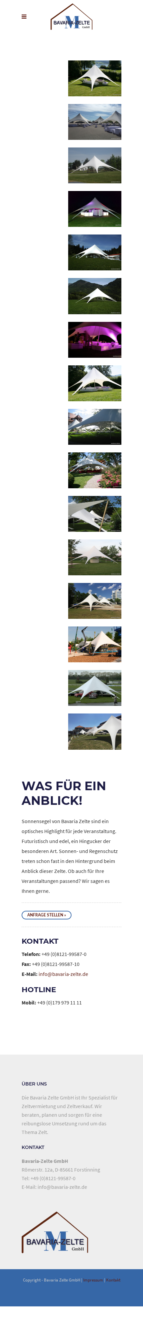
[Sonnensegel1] (94, 86)
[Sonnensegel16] (94, 695)
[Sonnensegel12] (94, 652)
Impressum (93, 1280)
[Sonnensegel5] (94, 129)
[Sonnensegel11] (94, 478)
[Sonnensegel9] (94, 521)
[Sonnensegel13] (94, 608)
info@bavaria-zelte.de (63, 974)
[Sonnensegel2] (94, 347)
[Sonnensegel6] (94, 216)
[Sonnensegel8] (94, 173)
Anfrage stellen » (46, 915)
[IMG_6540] (94, 739)
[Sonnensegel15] (94, 565)
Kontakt (113, 1280)
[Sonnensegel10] (94, 434)
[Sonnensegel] (94, 260)
